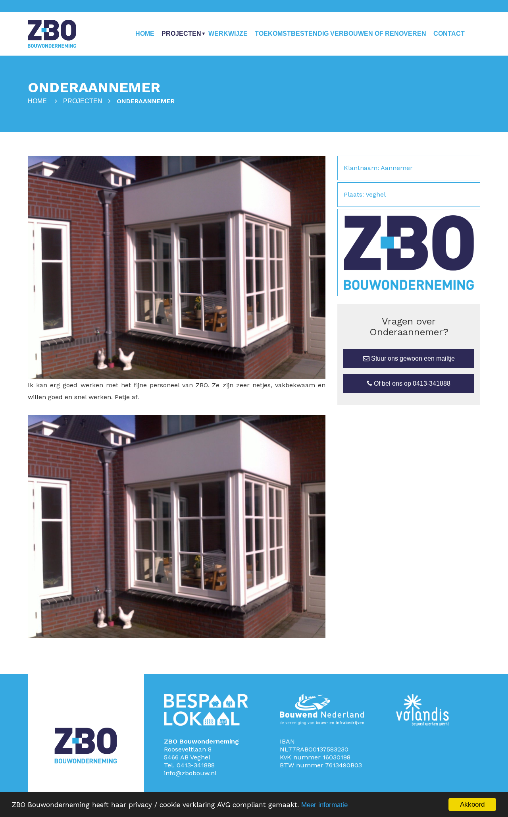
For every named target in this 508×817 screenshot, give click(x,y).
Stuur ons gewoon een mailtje (412, 358)
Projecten (181, 33)
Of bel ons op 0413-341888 (411, 383)
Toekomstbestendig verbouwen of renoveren (340, 33)
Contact (449, 33)
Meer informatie (324, 805)
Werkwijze (228, 33)
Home (144, 33)
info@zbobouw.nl (190, 773)
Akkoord (472, 804)
